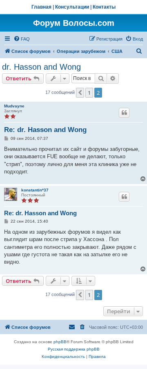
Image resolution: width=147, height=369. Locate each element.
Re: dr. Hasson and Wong (45, 130)
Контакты (104, 7)
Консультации (72, 7)
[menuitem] (21, 39)
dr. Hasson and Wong (41, 66)
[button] (80, 93)
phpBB (60, 341)
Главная (41, 7)
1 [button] (89, 92)
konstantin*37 (35, 190)
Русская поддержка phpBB (74, 349)
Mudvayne (14, 106)
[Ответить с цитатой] (124, 113)
